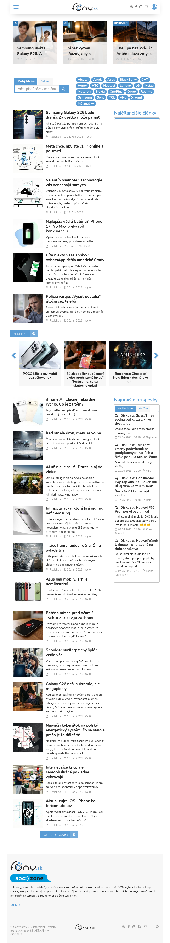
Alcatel (83, 79)
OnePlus (116, 91)
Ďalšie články (55, 835)
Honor (82, 85)
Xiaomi (136, 97)
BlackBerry (128, 79)
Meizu (149, 85)
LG (138, 85)
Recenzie (20, 334)
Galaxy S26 (77, 661)
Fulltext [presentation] (45, 81)
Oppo (131, 91)
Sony (100, 97)
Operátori (121, 23)
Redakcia (55, 137)
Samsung (85, 97)
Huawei (109, 85)
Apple (98, 79)
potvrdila (74, 590)
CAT (144, 79)
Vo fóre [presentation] (143, 408)
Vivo (123, 97)
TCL (112, 97)
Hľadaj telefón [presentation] (26, 81)
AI (16, 23)
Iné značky (86, 103)
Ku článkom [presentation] (125, 408)
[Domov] (85, 7)
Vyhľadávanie (63, 89)
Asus (111, 79)
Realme (146, 91)
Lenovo (125, 85)
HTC (95, 85)
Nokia (100, 91)
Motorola (84, 91)
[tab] (25, 81)
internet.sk (39, 927)
